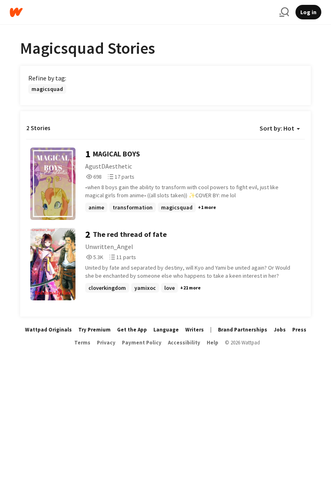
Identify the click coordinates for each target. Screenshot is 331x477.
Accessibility (184, 342)
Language (166, 329)
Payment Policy (141, 342)
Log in (308, 12)
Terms (82, 342)
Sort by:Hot (277, 128)
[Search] (284, 12)
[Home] (141, 12)
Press (299, 329)
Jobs (280, 329)
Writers (194, 329)
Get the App (132, 329)
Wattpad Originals (48, 329)
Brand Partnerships (242, 329)
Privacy (106, 342)
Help (212, 342)
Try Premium (94, 329)
